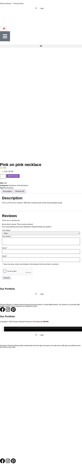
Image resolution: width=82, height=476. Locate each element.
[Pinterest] (13, 460)
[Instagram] (7, 460)
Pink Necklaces (22, 185)
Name (4, 248)
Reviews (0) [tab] (19, 191)
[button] (41, 46)
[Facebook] (2, 460)
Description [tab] (7, 191)
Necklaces (12, 185)
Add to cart (13, 176)
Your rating (6, 230)
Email (4, 256)
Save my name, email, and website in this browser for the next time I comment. (31, 264)
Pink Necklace (8, 188)
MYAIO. (46, 321)
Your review (6, 236)
